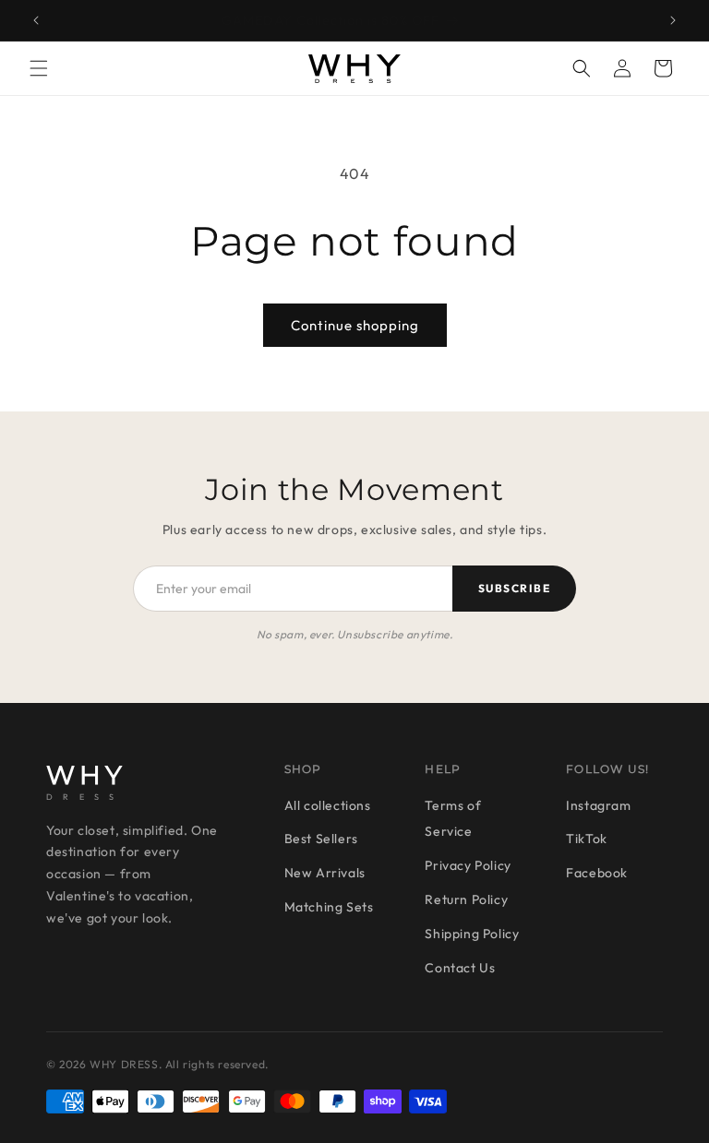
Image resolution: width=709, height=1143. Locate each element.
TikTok (586, 838)
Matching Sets (329, 907)
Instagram (598, 805)
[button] (38, 68)
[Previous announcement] (36, 20)
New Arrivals (325, 872)
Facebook (597, 872)
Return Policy (466, 899)
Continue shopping (355, 325)
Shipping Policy (472, 933)
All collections (327, 805)
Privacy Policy (468, 865)
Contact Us (460, 967)
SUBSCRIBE (514, 588)
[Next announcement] (673, 20)
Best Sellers (321, 838)
